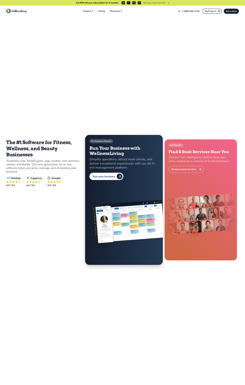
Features (87, 11)
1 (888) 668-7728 (190, 11)
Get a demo (231, 11)
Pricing (102, 11)
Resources (115, 11)
